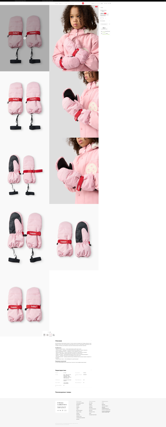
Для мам (77, 419)
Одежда (77, 407)
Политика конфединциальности (105, 408)
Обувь (77, 408)
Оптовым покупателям (92, 414)
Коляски (77, 405)
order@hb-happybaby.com (61, 407)
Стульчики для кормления (80, 417)
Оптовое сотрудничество (106, 409)
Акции (90, 413)
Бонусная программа (92, 408)
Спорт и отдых (78, 411)
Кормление (78, 414)
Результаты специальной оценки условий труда (106, 411)
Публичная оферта (105, 405)
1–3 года (65, 3)
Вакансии (103, 404)
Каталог (56, 3)
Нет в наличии (104, 24)
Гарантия (90, 405)
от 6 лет (72, 3)
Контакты (90, 410)
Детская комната (79, 410)
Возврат (90, 404)
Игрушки (77, 413)
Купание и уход (78, 416)
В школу (60, 3)
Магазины (90, 407)
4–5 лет (69, 3)
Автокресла (78, 404)
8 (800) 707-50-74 (63, 404)
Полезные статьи (92, 411)
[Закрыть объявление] (165, 0)
